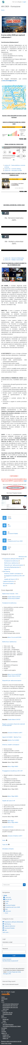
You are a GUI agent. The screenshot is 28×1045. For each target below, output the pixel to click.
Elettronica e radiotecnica (11, 563)
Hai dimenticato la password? (10, 961)
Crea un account (6, 959)
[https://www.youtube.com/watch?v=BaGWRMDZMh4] (14, 132)
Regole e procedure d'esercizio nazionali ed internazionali (13, 724)
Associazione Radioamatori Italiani (12, 1026)
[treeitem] (14, 904)
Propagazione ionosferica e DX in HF (12, 771)
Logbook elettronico (8, 581)
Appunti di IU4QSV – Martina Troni (11, 737)
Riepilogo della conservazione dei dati (11, 1041)
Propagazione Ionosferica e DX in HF (14, 575)
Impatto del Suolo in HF (10, 579)
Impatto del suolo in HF (8, 800)
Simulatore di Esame (8, 849)
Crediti (3, 1029)
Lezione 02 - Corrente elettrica (12, 168)
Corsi (6, 913)
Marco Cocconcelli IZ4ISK (14, 637)
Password (5, 948)
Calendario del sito (8, 1012)
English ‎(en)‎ (6, 1035)
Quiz (4, 585)
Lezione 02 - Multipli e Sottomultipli (13, 259)
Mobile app (6, 1019)
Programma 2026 (7, 1014)
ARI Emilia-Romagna (8, 1024)
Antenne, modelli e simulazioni (12, 573)
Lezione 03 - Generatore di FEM (13, 170)
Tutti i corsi (5, 932)
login (25, 481)
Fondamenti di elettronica (11, 561)
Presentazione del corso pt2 (10, 1007)
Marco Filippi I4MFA (13, 766)
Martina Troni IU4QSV (13, 740)
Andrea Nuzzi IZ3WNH (14, 598)
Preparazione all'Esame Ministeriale (13, 558)
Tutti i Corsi (6, 1009)
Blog (2, 1000)
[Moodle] (5, 994)
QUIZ (2, 1016)
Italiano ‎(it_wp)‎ (6, 1036)
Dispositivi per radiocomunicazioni (13, 565)
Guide (4, 840)
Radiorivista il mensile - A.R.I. (10, 593)
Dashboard (4, 998)
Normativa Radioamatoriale (11, 567)
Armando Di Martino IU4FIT (15, 732)
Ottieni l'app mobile (6, 1043)
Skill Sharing (6, 571)
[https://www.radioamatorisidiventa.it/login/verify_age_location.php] (14, 24)
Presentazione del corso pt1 (10, 1005)
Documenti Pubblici (8, 583)
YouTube (3, 1031)
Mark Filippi (11, 820)
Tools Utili (5, 844)
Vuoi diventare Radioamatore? (11, 1004)
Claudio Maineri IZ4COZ (14, 596)
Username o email (7, 942)
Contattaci (4, 1028)
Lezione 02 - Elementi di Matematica (14, 258)
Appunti (6, 569)
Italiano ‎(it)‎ (4, 1033)
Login (24, 2)
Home (2, 10)
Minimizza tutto (23, 556)
